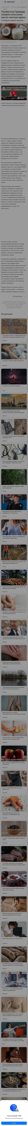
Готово (14, 1123)
